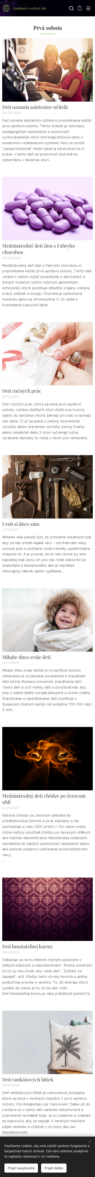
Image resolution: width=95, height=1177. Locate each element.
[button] (70, 8)
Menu (88, 8)
